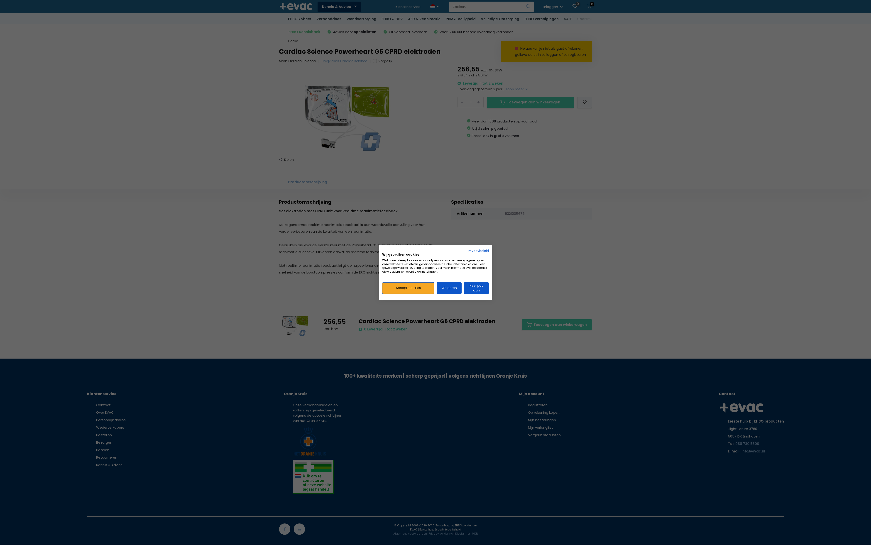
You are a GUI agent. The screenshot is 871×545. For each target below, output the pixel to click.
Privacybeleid (478, 251)
